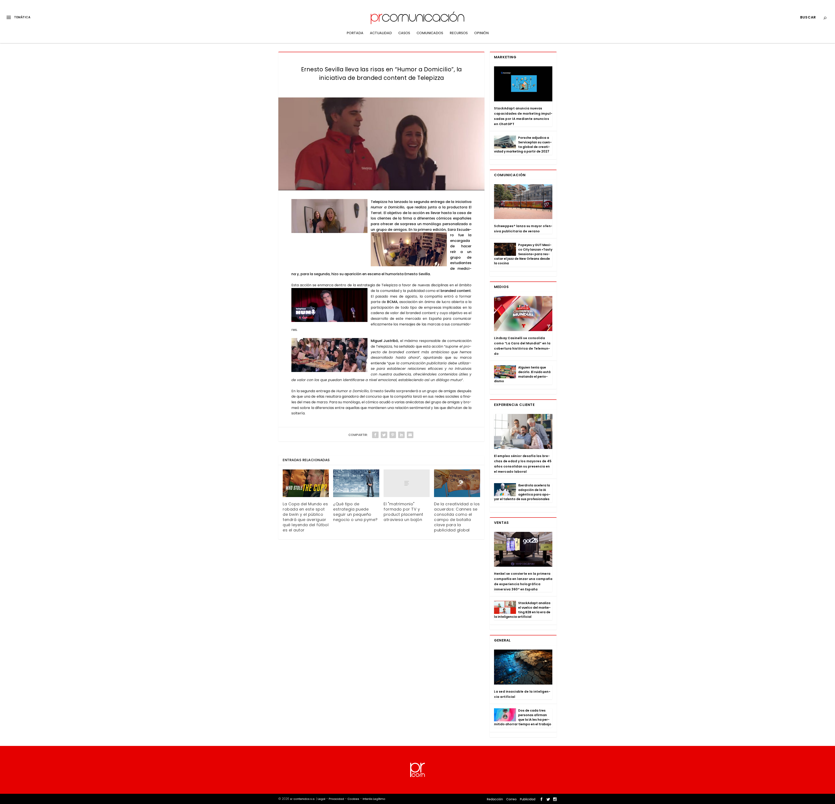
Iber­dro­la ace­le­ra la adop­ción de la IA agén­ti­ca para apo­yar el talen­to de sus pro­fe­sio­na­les (522, 492)
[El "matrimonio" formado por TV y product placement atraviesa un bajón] (407, 483)
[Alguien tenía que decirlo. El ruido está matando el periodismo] (505, 371)
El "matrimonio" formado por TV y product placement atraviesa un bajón (403, 511)
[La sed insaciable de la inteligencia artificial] (523, 667)
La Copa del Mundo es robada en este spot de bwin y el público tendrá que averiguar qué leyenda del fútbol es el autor (306, 517)
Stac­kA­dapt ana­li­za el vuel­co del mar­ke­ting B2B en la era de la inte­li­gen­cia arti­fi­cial (522, 610)
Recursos (459, 33)
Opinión (481, 33)
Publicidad (527, 799)
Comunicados (430, 33)
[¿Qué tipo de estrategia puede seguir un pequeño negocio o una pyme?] (356, 483)
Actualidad (381, 33)
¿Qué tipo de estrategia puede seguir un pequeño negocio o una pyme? (355, 511)
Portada (355, 33)
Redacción (495, 799)
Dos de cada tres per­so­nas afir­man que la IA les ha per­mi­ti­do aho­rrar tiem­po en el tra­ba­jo (522, 717)
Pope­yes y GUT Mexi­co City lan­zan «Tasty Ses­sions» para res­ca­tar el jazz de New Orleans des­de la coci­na (523, 254)
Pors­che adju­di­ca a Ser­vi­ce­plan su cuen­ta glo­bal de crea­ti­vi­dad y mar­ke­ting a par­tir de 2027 (523, 145)
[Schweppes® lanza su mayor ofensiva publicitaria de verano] (523, 201)
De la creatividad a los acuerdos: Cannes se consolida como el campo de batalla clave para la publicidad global (457, 517)
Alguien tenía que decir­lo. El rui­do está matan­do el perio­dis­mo (522, 374)
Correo (511, 799)
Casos (404, 33)
